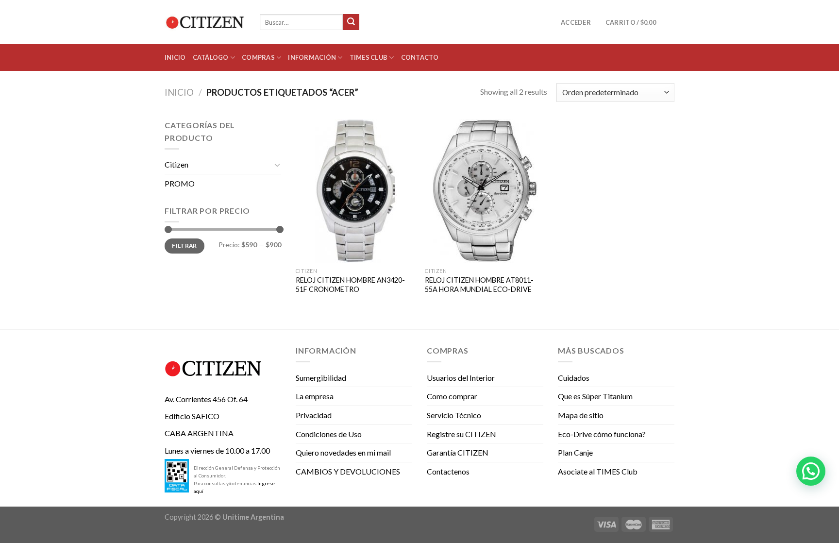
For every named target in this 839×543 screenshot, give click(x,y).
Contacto (420, 57)
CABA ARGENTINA (199, 433)
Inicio (175, 57)
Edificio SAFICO (192, 416)
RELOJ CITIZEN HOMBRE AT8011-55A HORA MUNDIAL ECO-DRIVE (479, 284)
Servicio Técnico (454, 415)
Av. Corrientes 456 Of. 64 (206, 399)
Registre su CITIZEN (461, 434)
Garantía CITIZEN (457, 452)
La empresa (315, 396)
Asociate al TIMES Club (598, 471)
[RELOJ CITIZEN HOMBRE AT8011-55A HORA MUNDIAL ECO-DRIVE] (485, 191)
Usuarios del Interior (461, 377)
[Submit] (351, 22)
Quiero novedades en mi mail (343, 452)
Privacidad (314, 415)
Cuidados (573, 377)
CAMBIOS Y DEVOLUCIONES (348, 471)
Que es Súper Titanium (595, 396)
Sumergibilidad (321, 377)
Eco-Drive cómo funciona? (602, 434)
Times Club (369, 57)
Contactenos (448, 471)
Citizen (176, 164)
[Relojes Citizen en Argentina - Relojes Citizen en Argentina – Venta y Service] (205, 22)
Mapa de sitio (581, 415)
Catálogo (211, 57)
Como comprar (452, 396)
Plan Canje (575, 452)
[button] (810, 471)
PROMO (180, 183)
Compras (258, 57)
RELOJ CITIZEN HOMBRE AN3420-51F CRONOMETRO (350, 284)
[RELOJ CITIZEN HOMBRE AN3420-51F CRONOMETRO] (356, 191)
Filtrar (184, 245)
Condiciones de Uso (329, 434)
